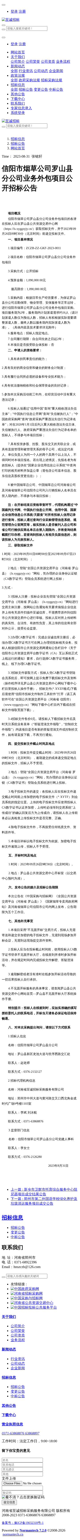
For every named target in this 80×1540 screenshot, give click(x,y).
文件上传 (9, 1478)
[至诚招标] (40, 20)
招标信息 (18, 139)
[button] (23, 1497)
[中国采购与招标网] (27, 1298)
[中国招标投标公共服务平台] (34, 1307)
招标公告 (18, 143)
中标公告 (18, 1237)
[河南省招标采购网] (27, 1293)
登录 (14, 11)
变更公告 (18, 1232)
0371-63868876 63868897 (20, 1433)
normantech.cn (13, 1534)
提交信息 (9, 1502)
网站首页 (18, 52)
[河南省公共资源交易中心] (32, 1303)
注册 (22, 11)
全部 (14, 71)
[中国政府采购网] (25, 1289)
